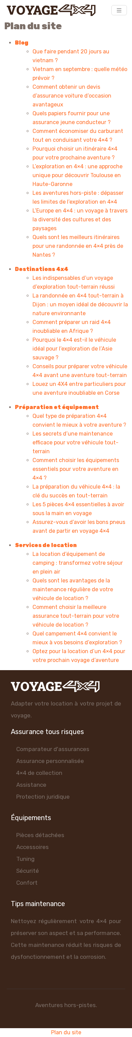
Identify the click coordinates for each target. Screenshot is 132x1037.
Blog (21, 42)
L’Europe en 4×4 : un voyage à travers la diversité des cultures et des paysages (80, 219)
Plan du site (66, 1032)
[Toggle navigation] (119, 10)
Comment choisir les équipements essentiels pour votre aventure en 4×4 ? (75, 469)
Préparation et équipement (57, 407)
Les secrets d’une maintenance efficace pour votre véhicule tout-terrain (75, 442)
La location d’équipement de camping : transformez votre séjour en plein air (77, 563)
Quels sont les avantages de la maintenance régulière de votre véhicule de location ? (72, 589)
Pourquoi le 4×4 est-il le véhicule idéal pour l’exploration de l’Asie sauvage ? (74, 349)
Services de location (46, 545)
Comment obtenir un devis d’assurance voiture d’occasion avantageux (71, 96)
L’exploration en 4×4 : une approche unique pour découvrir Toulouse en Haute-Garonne (77, 175)
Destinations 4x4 (41, 269)
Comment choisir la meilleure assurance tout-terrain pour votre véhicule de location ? (75, 616)
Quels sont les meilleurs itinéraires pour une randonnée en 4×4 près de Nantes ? (77, 246)
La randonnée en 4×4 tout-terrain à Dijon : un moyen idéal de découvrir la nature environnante (80, 304)
